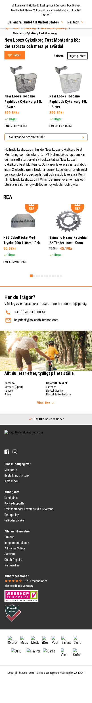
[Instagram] (15, 452)
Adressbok (11, 481)
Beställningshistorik (16, 475)
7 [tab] (47, 275)
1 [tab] (31, 275)
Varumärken (12, 565)
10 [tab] (55, 275)
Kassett (8, 390)
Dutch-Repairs (13, 560)
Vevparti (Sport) (13, 386)
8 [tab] (50, 275)
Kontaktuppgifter (14, 503)
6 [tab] (44, 275)
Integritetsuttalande (16, 543)
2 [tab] (34, 275)
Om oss (9, 537)
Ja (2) (18, 167)
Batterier (51, 386)
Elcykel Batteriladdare (58, 394)
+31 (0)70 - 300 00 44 (29, 312)
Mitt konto (10, 470)
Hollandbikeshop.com (47, 672)
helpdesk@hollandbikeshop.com (36, 320)
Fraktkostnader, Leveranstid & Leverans (28, 509)
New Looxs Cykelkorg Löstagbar (31, 32)
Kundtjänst (11, 498)
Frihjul (8, 394)
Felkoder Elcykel (14, 520)
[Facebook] (6, 452)
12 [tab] (60, 275)
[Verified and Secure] (12, 612)
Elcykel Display (54, 390)
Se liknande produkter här (27, 137)
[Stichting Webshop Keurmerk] (21, 595)
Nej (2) (19, 147)
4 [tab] (39, 275)
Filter (17, 55)
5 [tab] (42, 275)
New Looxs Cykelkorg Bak (27, 37)
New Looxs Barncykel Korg (28, 43)
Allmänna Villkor (14, 548)
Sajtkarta (10, 554)
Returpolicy (11, 515)
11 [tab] (58, 275)
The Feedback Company (18, 585)
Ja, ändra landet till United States (33, 22)
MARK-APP (78, 672)
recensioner (35, 581)
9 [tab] (52, 275)
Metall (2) (20, 187)
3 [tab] (36, 275)
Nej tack (73, 22)
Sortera (59, 56)
